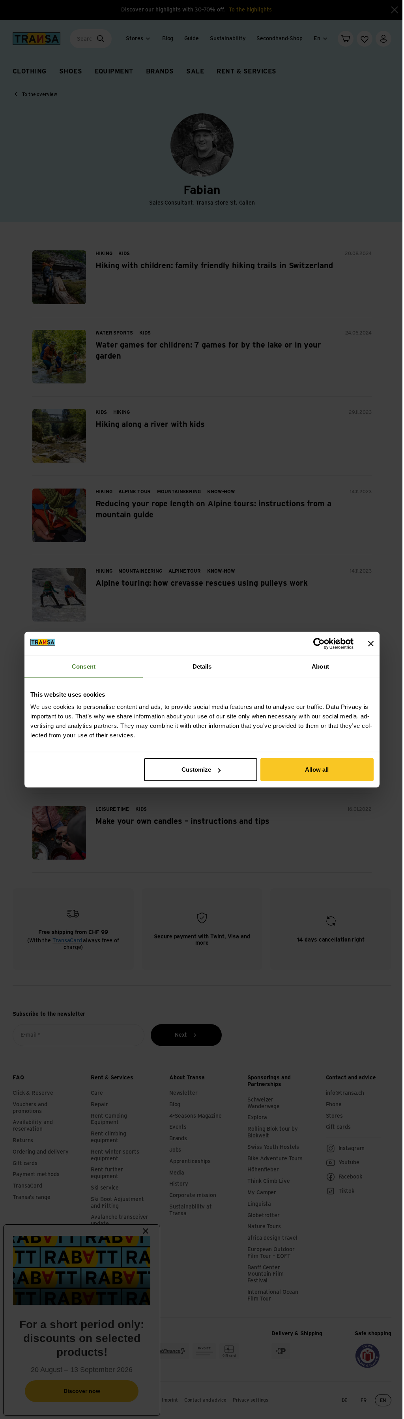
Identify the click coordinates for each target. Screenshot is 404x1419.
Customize (196, 769)
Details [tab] (202, 666)
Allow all (317, 769)
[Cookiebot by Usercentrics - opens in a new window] (319, 643)
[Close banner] (371, 643)
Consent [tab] (83, 666)
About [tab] (320, 666)
